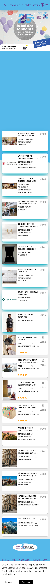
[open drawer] (42, 5)
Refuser (8, 582)
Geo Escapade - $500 (26, 519)
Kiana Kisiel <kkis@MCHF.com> (33, 560)
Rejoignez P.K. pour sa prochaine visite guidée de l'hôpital (28, 203)
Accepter (26, 582)
